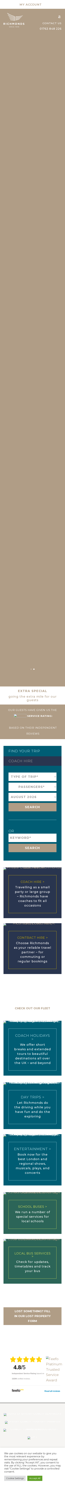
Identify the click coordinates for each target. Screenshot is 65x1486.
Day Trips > (32, 1097)
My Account (31, 4)
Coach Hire (20, 761)
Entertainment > (32, 1149)
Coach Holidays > (32, 1037)
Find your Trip (24, 751)
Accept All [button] (34, 1478)
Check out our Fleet (32, 1008)
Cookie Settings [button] (15, 1478)
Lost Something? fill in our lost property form (32, 1316)
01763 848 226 (51, 28)
